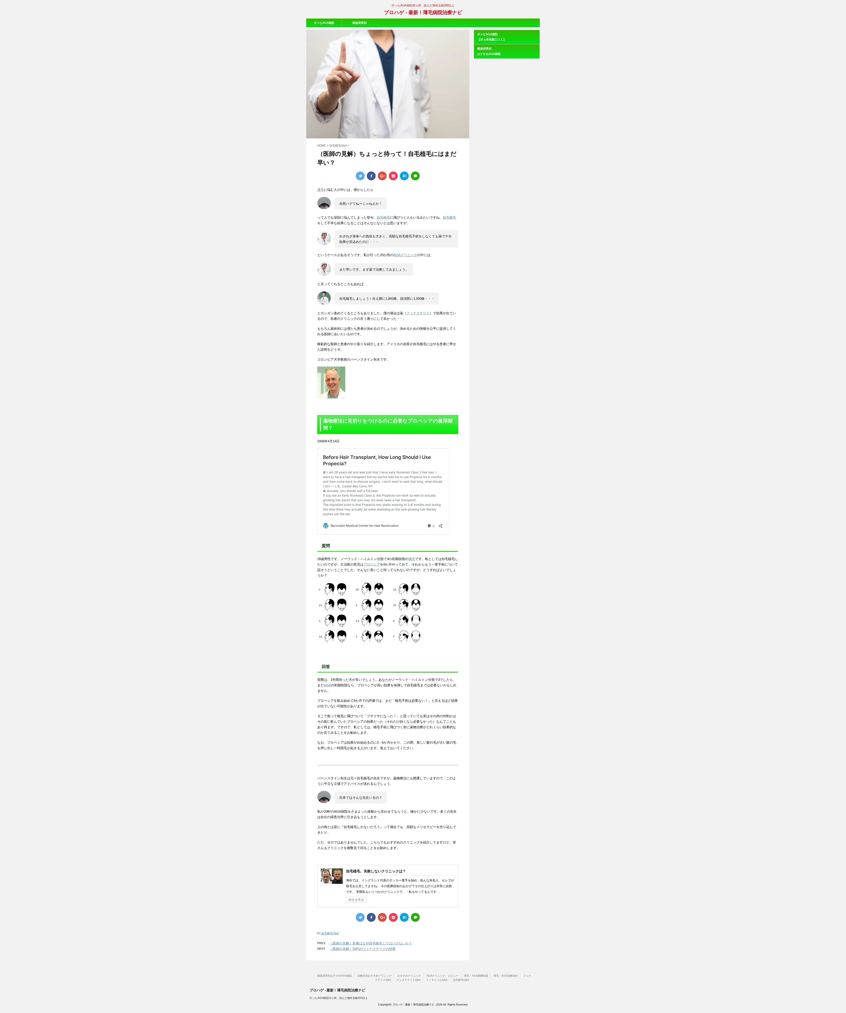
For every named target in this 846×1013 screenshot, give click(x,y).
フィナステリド (418, 313)
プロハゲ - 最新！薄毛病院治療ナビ (423, 12)
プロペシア (372, 564)
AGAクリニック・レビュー (442, 975)
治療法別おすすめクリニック (374, 975)
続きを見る (356, 899)
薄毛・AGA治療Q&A (506, 975)
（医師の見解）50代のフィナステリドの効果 (362, 949)
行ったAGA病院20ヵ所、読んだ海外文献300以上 (339, 998)
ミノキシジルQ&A (436, 979)
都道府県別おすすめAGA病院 (359, 24)
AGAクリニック (405, 255)
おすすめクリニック (409, 975)
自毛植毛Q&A (330, 933)
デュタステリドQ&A (409, 979)
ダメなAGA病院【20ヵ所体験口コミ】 (324, 24)
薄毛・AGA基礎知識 (476, 975)
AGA (327, 685)
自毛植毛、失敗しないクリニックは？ (376, 871)
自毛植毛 (383, 217)
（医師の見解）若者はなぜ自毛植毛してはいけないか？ (370, 943)
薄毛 (320, 190)
